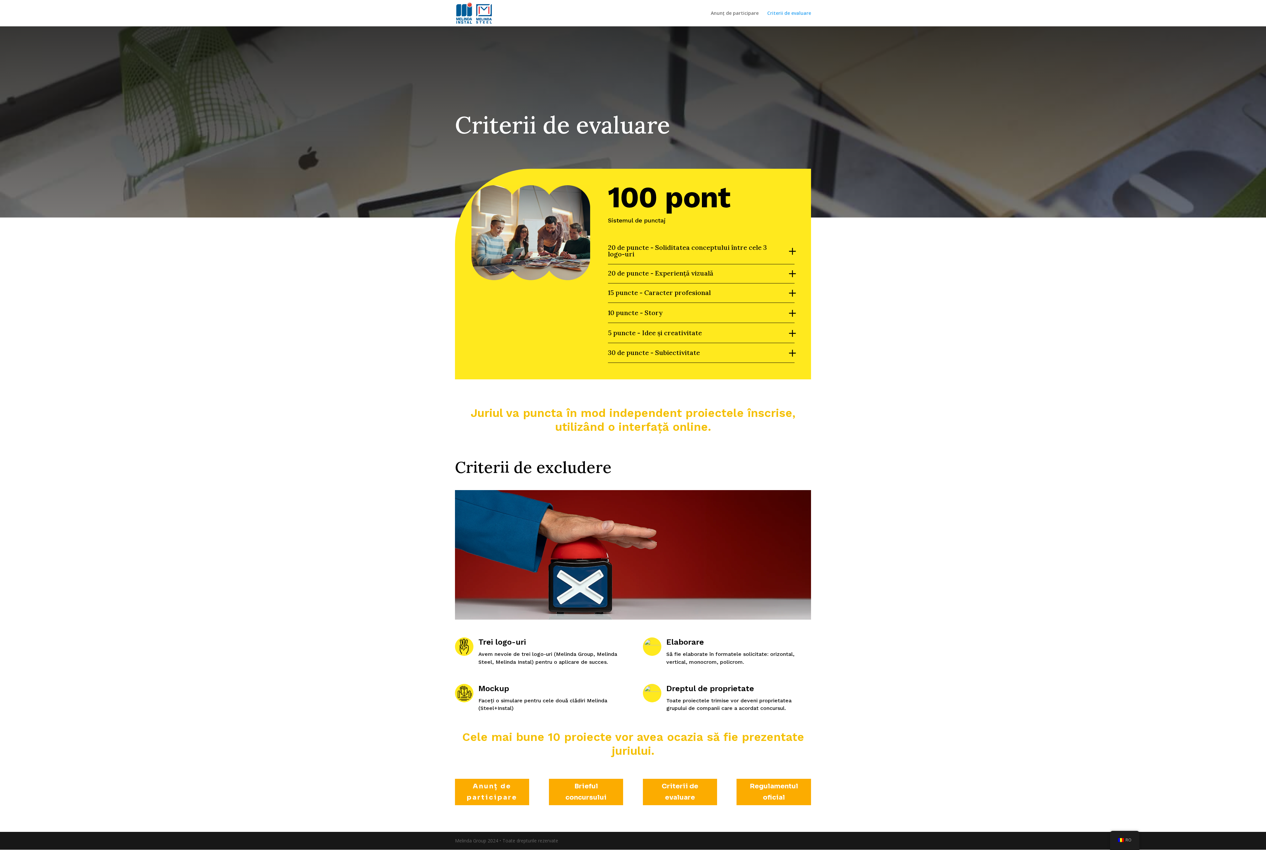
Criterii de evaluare (789, 13)
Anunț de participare (735, 13)
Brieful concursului (586, 792)
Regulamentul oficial (774, 792)
